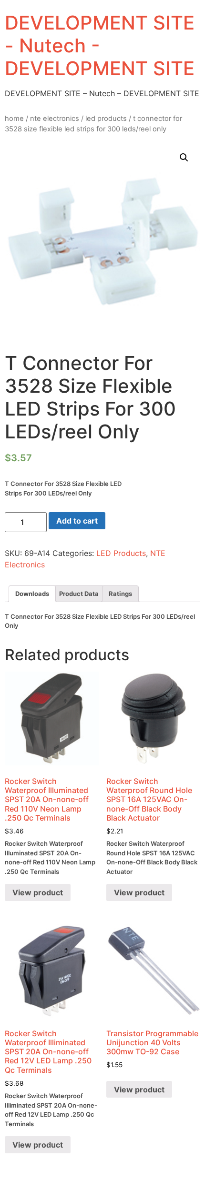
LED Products (106, 118)
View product (37, 892)
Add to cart (77, 520)
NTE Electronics (54, 118)
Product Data (79, 593)
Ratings (120, 593)
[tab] (32, 593)
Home (14, 118)
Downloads (32, 593)
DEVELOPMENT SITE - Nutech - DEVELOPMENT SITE (100, 45)
